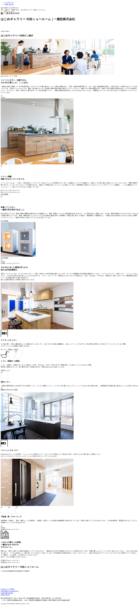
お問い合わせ (5, 595)
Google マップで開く (8, 589)
